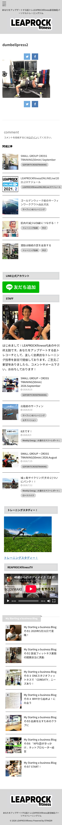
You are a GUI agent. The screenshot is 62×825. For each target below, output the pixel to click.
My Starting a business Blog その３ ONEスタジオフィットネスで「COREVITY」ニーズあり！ (40, 677)
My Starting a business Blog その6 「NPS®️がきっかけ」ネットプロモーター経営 (40, 745)
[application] (31, 589)
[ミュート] (48, 601)
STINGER (48, 820)
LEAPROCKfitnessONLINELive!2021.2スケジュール (40, 180)
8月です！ (26, 431)
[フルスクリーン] (53, 601)
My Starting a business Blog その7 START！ (40, 764)
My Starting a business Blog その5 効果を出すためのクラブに (40, 721)
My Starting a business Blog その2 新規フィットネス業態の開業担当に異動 (40, 653)
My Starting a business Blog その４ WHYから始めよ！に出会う (40, 699)
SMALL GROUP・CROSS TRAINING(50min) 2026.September (35, 382)
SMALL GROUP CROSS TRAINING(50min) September (38, 157)
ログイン (32, 137)
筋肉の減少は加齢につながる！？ (40, 223)
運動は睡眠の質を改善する (36, 245)
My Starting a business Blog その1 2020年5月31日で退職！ (40, 631)
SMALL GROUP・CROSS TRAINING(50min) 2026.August (39, 455)
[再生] (8, 601)
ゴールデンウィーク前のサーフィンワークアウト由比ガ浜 (40, 202)
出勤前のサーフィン (32, 406)
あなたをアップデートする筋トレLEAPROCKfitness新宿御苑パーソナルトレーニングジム (31, 814)
